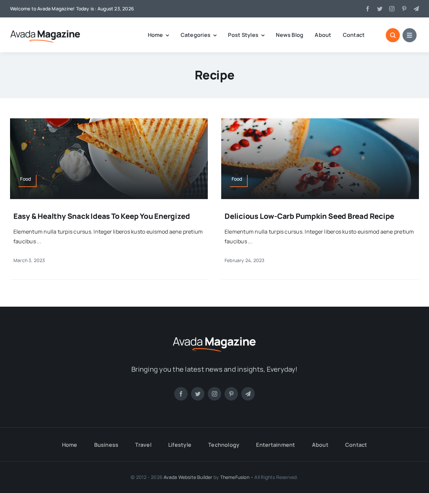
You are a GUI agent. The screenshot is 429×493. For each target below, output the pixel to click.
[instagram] (391, 8)
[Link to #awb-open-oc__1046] (393, 35)
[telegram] (416, 8)
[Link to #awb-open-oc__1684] (410, 35)
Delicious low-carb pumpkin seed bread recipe (309, 216)
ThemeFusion (234, 477)
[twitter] (379, 8)
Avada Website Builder (188, 477)
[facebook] (367, 8)
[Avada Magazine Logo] (45, 30)
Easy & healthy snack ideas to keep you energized (101, 216)
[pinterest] (404, 8)
